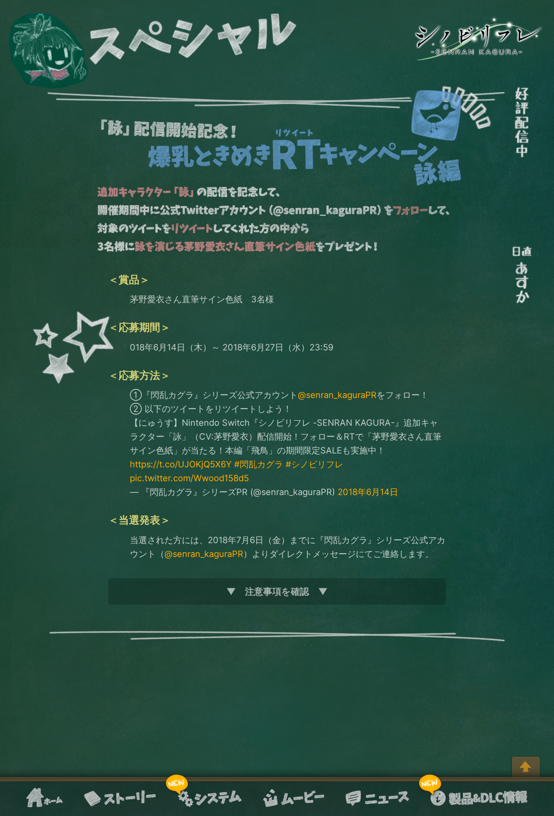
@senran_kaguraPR (337, 395)
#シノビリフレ (314, 464)
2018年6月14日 (368, 492)
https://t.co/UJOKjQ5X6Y (181, 464)
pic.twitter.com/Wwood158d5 (189, 478)
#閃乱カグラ (258, 464)
